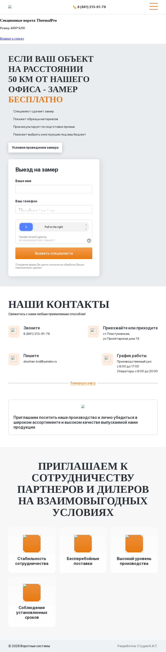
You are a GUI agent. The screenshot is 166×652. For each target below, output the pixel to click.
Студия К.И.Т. (147, 646)
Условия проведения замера (35, 147)
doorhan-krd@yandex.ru (40, 361)
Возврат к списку (12, 38)
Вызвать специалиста (54, 253)
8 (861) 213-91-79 (91, 7)
